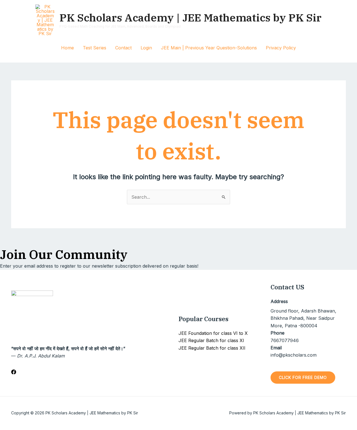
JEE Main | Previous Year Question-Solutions (209, 48)
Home (67, 48)
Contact (123, 48)
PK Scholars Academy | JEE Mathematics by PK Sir (190, 17)
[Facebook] (13, 371)
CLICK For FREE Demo (303, 377)
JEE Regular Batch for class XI (211, 340)
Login (146, 48)
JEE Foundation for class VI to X (213, 333)
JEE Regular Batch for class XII (211, 348)
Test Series (94, 48)
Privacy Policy (281, 48)
